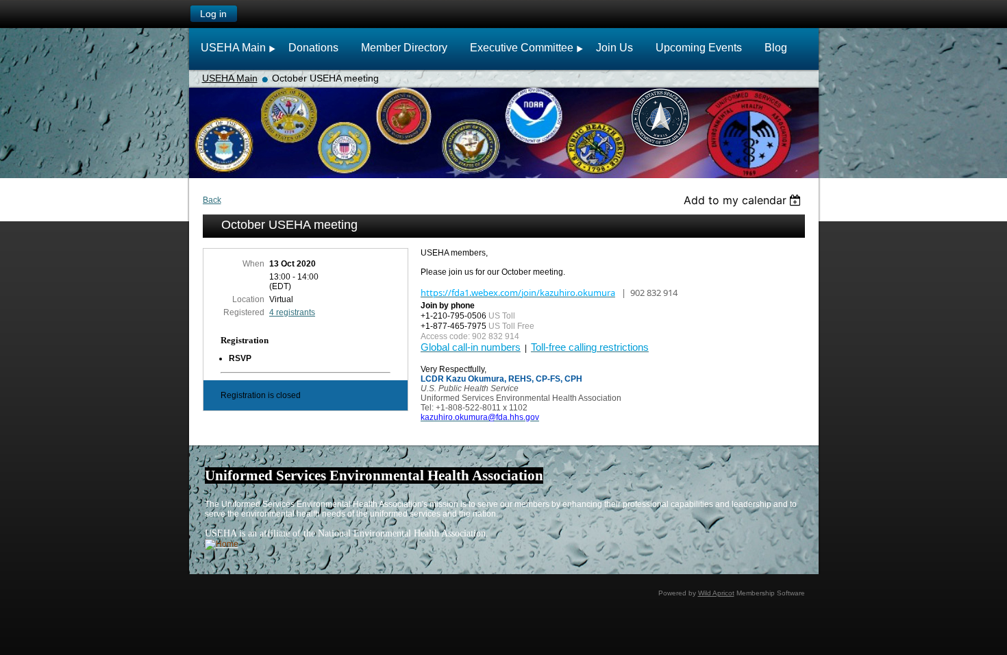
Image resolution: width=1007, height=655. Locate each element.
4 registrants (292, 312)
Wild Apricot (716, 593)
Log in (213, 13)
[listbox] (744, 200)
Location (248, 299)
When (253, 264)
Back (212, 200)
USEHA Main (230, 78)
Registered (243, 312)
